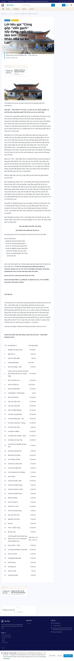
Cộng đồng (16, 9)
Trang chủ (4, 13)
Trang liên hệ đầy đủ (57, 632)
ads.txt (3, 640)
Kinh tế (24, 9)
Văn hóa (31, 9)
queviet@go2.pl (56, 623)
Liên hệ (3, 638)
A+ (67, 5)
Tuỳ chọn (60, 655)
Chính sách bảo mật (6, 635)
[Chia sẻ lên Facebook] (36, 47)
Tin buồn (29, 623)
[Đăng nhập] (71, 5)
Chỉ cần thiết (52, 655)
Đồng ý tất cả (68, 655)
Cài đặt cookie (5, 642)
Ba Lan (11, 13)
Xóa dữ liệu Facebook (6, 636)
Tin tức (8, 9)
